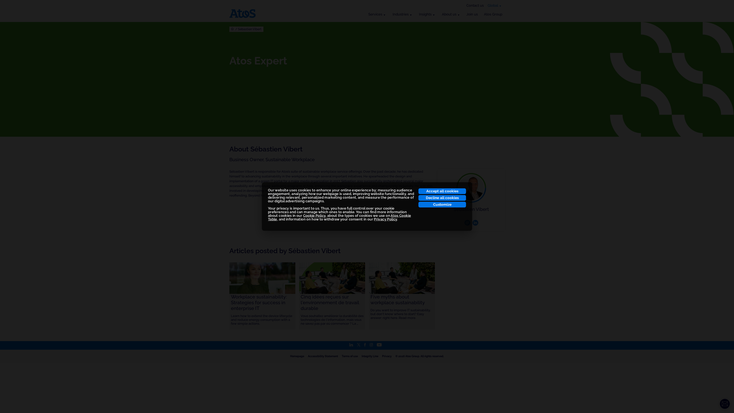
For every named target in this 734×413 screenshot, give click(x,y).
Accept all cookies (442, 191)
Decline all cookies (442, 198)
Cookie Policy (314, 216)
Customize (442, 204)
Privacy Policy (385, 219)
